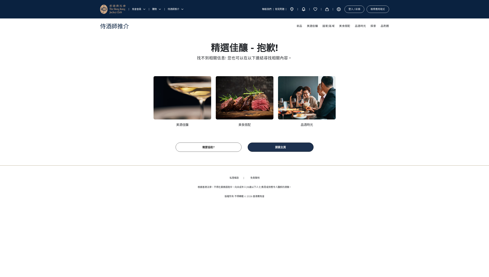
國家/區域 (328, 26)
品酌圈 (385, 26)
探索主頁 (280, 147)
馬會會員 (136, 9)
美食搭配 (344, 26)
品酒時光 (360, 26)
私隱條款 (234, 177)
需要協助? (208, 147)
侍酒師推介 (173, 9)
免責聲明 (255, 177)
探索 (373, 26)
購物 (154, 9)
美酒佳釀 (312, 26)
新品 (299, 26)
